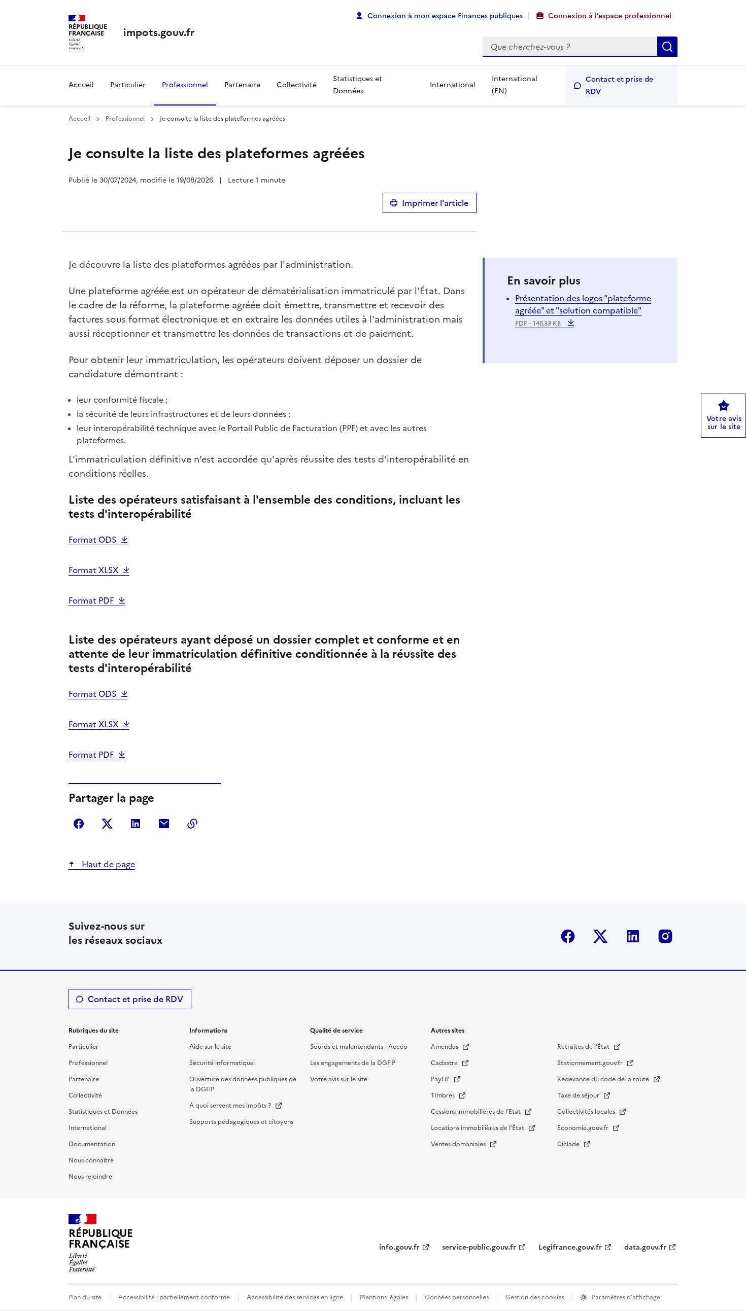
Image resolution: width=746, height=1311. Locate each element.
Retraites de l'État (584, 1046)
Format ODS (92, 540)
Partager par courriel (164, 823)
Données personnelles (457, 1297)
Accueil (81, 85)
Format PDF (91, 600)
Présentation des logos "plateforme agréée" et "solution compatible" (583, 310)
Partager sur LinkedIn (135, 823)
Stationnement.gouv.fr (590, 1063)
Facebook (568, 936)
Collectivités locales (587, 1111)
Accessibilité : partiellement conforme (174, 1297)
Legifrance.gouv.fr (570, 1247)
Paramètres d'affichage (626, 1297)
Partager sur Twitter (107, 823)
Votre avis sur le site (338, 1079)
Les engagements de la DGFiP (352, 1063)
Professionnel (185, 85)
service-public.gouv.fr (479, 1247)
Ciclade (569, 1144)
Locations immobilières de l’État (478, 1127)
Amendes (445, 1046)
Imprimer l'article (435, 203)
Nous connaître (91, 1160)
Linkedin (633, 936)
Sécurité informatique (221, 1063)
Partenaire (242, 85)
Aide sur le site (210, 1046)
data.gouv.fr (645, 1247)
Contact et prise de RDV (619, 85)
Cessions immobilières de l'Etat (476, 1111)
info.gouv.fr (399, 1247)
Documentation (92, 1144)
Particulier (128, 85)
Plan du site (85, 1297)
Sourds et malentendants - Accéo (359, 1046)
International (453, 85)
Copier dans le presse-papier (192, 823)
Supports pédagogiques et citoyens (241, 1121)
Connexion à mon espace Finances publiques (445, 16)
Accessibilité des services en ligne (295, 1297)
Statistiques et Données (357, 85)
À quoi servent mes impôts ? (231, 1105)
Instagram (665, 936)
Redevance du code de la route (604, 1079)
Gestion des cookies (535, 1297)
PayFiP (441, 1079)
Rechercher (667, 47)
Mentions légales (384, 1297)
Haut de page (107, 864)
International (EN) (514, 85)
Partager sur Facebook (79, 823)
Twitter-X (600, 936)
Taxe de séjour (579, 1095)
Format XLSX (93, 570)
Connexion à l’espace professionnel (609, 16)
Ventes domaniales (459, 1144)
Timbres (443, 1095)
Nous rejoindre (90, 1176)
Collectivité (297, 85)
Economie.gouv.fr (583, 1127)
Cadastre (445, 1063)
